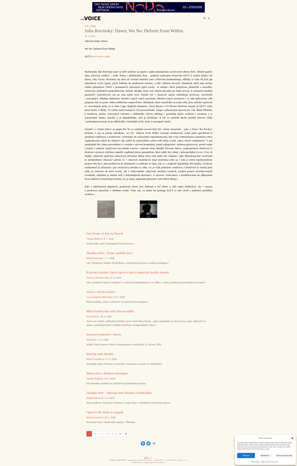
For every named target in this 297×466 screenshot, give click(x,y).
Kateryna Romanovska (97, 278)
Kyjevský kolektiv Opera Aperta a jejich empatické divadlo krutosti (127, 272)
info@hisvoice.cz (182, 460)
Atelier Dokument (159, 462)
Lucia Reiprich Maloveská (99, 297)
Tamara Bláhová (94, 239)
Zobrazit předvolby (284, 455)
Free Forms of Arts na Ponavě (104, 233)
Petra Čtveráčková (95, 359)
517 (120, 434)
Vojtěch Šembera (94, 378)
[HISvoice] (96, 18)
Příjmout (246, 455)
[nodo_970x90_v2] (148, 7)
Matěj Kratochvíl (94, 258)
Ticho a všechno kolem (100, 292)
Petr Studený (92, 316)
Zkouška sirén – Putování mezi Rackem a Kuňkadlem (119, 393)
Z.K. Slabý (90, 26)
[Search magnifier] (204, 18)
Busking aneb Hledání (99, 354)
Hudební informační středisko (142, 460)
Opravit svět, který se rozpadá (104, 412)
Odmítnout (264, 455)
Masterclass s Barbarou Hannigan (107, 373)
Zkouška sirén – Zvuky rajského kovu (109, 253)
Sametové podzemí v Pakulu (103, 334)
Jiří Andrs (91, 340)
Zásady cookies (255, 461)
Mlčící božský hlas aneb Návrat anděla (110, 311)
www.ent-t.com (100, 56)
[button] (292, 438)
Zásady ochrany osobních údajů (269, 461)
